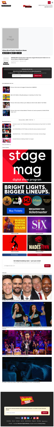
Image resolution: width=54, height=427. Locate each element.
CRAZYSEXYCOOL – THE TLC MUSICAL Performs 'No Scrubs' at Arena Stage (29, 134)
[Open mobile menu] (52, 2)
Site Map (39, 421)
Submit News (28, 421)
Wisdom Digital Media (23, 423)
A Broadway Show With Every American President (15, 355)
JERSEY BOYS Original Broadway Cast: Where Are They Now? (18, 300)
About (13, 421)
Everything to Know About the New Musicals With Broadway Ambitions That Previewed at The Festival (26, 328)
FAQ (20, 53)
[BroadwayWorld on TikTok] (31, 418)
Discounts (39, 254)
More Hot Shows (14, 254)
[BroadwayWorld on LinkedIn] (28, 418)
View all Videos (6, 144)
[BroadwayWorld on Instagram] (25, 418)
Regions (34, 421)
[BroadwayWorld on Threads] (34, 418)
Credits (7, 53)
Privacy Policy (41, 423)
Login (46, 2)
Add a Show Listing (6, 5)
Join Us (22, 421)
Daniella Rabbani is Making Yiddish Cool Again (23, 139)
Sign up (47, 265)
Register (41, 2)
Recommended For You (7, 83)
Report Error (44, 421)
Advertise (9, 421)
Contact (18, 421)
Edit (14, 53)
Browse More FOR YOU (26, 120)
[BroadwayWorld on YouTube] (37, 418)
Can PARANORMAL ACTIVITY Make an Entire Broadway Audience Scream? (29, 129)
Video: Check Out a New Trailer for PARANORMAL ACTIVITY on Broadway (21, 382)
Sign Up (45, 412)
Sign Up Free (38, 75)
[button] (49, 2)
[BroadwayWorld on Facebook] (22, 418)
